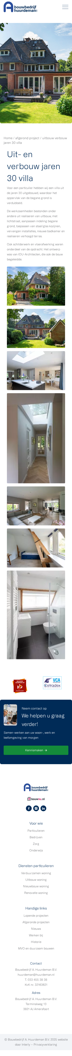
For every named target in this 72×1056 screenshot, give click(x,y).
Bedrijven (36, 837)
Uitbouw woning (36, 879)
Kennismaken (34, 750)
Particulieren (36, 830)
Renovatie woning (36, 892)
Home (8, 138)
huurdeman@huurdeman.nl (36, 974)
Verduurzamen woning (36, 873)
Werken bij (36, 935)
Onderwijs (36, 850)
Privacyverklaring (45, 1044)
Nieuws (36, 928)
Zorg (36, 843)
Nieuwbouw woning (36, 886)
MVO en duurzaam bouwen (36, 948)
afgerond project (27, 138)
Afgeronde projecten (36, 922)
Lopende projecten (36, 915)
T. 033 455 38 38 (36, 979)
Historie (36, 941)
